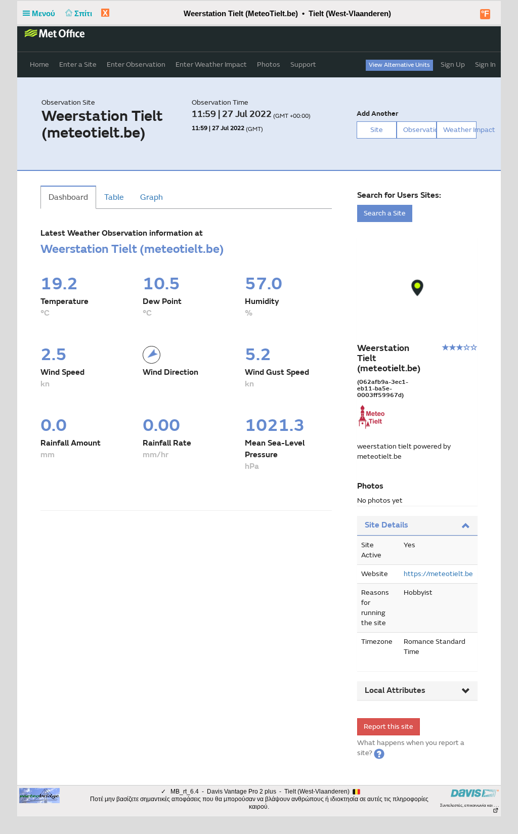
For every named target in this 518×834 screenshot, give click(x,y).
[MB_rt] (39, 795)
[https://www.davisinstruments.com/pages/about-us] (475, 793)
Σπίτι (84, 13)
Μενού (44, 13)
